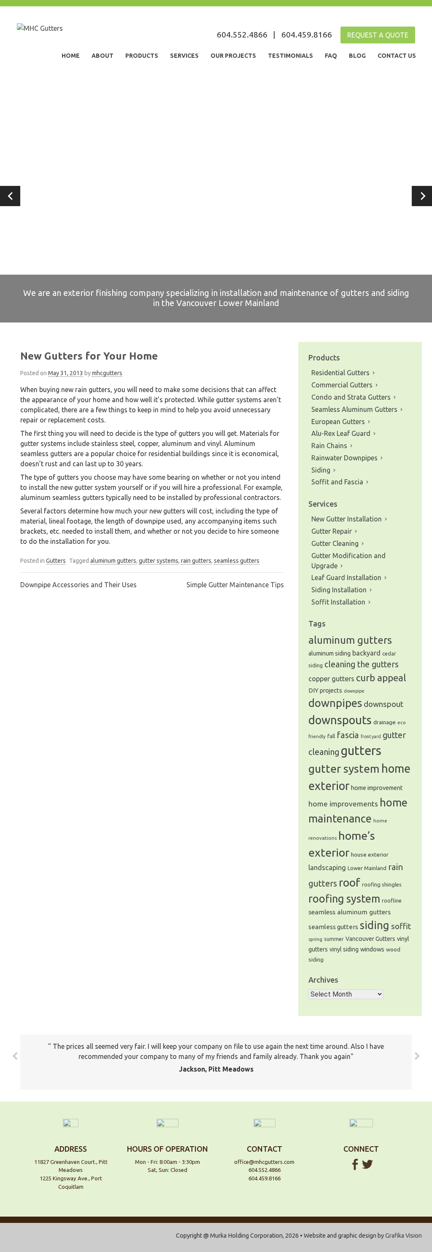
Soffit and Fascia (337, 482)
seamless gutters (236, 560)
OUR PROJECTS (233, 55)
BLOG (357, 55)
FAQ (331, 55)
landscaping (327, 867)
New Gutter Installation (346, 519)
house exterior (370, 854)
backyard (366, 653)
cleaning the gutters (361, 664)
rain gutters (196, 560)
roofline (392, 900)
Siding (320, 470)
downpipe (354, 690)
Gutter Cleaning (335, 543)
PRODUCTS (141, 55)
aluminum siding (329, 653)
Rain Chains (329, 445)
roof (349, 882)
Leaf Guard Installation (346, 577)
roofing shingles (382, 884)
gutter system (344, 768)
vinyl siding (344, 949)
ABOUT (102, 55)
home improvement (377, 787)
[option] (216, 196)
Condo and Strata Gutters (351, 397)
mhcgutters (107, 373)
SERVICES (184, 55)
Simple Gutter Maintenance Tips (235, 584)
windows (372, 949)
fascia (348, 735)
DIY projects (325, 690)
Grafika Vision (403, 1235)
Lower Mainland (367, 868)
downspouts (340, 720)
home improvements (343, 804)
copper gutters (331, 678)
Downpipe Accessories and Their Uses (78, 584)
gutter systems (158, 560)
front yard (371, 736)
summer (334, 939)
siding (374, 925)
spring (315, 939)
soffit (401, 926)
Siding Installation (339, 590)
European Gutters (338, 421)
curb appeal (381, 677)
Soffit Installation (338, 602)
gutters (361, 751)
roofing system (344, 898)
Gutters (56, 560)
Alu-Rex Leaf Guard (340, 433)
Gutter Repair (331, 531)
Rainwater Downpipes (344, 458)
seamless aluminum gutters (349, 912)
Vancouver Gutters (370, 938)
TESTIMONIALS (290, 55)
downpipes (335, 703)
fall (331, 736)
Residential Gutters (340, 372)
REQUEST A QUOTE (377, 35)
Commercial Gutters (342, 385)
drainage (384, 722)
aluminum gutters (113, 560)
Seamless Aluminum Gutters (354, 409)
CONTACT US (397, 55)
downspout (383, 704)
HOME (71, 55)
